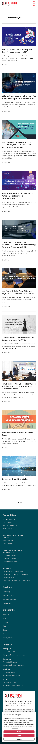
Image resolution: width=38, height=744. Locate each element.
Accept (19, 731)
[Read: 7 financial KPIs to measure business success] (19, 419)
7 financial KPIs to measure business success (19, 433)
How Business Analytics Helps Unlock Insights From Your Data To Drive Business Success (19, 386)
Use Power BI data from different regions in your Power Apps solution (18, 292)
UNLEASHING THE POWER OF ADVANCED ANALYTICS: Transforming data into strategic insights (19, 244)
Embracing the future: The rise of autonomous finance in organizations (17, 196)
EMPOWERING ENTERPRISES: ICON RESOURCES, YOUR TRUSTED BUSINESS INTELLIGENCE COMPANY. (18, 145)
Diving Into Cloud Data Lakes (15, 479)
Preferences (19, 739)
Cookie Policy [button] (8, 726)
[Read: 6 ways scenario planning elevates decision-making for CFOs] (19, 324)
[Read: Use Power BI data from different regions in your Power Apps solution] (19, 278)
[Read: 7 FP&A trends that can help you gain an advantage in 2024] (19, 36)
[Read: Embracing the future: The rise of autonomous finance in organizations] (19, 180)
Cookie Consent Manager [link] (10, 714)
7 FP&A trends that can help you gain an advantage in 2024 (17, 50)
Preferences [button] (15, 728)
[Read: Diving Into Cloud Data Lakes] (19, 466)
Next (20, 502)
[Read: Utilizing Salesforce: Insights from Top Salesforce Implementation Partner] (19, 83)
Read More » (6, 65)
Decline (19, 735)
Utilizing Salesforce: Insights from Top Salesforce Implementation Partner (19, 97)
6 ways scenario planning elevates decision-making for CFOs (18, 338)
